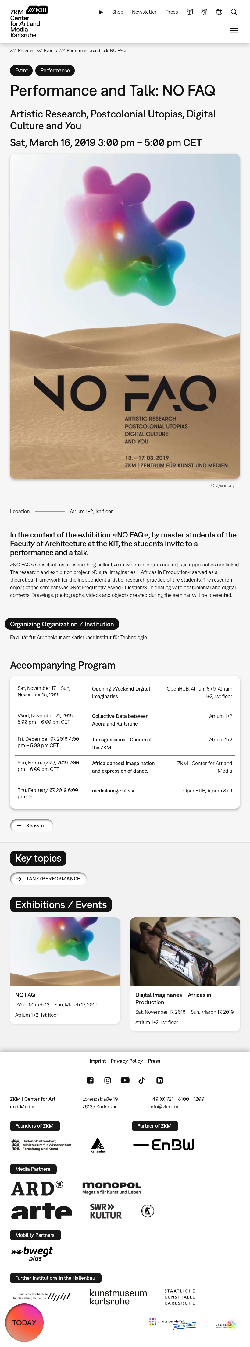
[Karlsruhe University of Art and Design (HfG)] (41, 1297)
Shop (117, 12)
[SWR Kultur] (106, 1211)
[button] (125, 316)
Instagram (108, 1080)
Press (172, 12)
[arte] (41, 1210)
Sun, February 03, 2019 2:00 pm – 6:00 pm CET (48, 766)
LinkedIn (160, 1080)
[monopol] (111, 1188)
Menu (234, 31)
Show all (36, 826)
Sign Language (204, 12)
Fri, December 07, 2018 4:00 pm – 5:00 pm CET (48, 742)
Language (219, 12)
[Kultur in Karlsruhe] (147, 1211)
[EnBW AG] (163, 1144)
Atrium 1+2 (220, 716)
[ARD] (37, 1188)
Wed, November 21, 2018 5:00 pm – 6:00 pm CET (45, 718)
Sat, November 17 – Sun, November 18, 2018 (44, 691)
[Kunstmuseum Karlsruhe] (118, 1297)
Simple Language (190, 12)
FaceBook (90, 1080)
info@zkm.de (163, 1107)
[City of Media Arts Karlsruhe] (227, 1325)
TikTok (142, 1080)
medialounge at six (113, 791)
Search (234, 12)
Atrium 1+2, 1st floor (91, 511)
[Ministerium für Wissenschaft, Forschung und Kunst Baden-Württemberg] (41, 1145)
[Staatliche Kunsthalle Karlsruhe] (180, 1297)
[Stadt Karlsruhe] (97, 1145)
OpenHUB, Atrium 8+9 (191, 689)
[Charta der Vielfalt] (173, 1325)
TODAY (24, 1322)
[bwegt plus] (32, 1253)
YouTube (125, 1080)
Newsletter (144, 12)
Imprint (98, 1061)
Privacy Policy (127, 1061)
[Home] (34, 21)
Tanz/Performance (53, 879)
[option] (65, 970)
